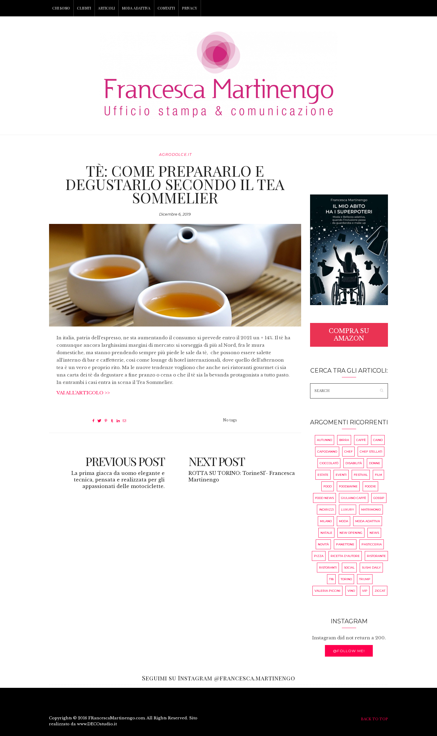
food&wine (348, 486)
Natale (326, 533)
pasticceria (371, 544)
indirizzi (326, 509)
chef (348, 451)
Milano (326, 521)
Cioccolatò (329, 463)
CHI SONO (61, 8)
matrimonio (371, 509)
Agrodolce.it (175, 154)
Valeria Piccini (327, 591)
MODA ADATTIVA (136, 8)
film (378, 475)
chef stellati (371, 451)
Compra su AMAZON (349, 334)
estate (322, 475)
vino (351, 591)
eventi (341, 475)
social (349, 567)
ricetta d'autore (345, 556)
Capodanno (327, 451)
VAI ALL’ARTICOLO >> (83, 393)
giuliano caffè (353, 498)
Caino (378, 440)
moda (343, 521)
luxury (347, 509)
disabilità (353, 463)
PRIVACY (189, 8)
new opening (350, 533)
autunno (324, 440)
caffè (361, 440)
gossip (378, 498)
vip (364, 591)
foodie (370, 486)
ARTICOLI (106, 8)
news (374, 533)
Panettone (345, 544)
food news (324, 498)
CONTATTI (166, 8)
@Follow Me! (349, 651)
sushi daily (371, 567)
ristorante (376, 556)
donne (374, 463)
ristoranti (328, 567)
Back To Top (374, 719)
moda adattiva (367, 521)
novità (323, 544)
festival (361, 475)
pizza (318, 556)
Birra (344, 440)
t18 (331, 579)
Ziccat (380, 591)
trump (364, 579)
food (327, 486)
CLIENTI (84, 8)
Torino (346, 579)
